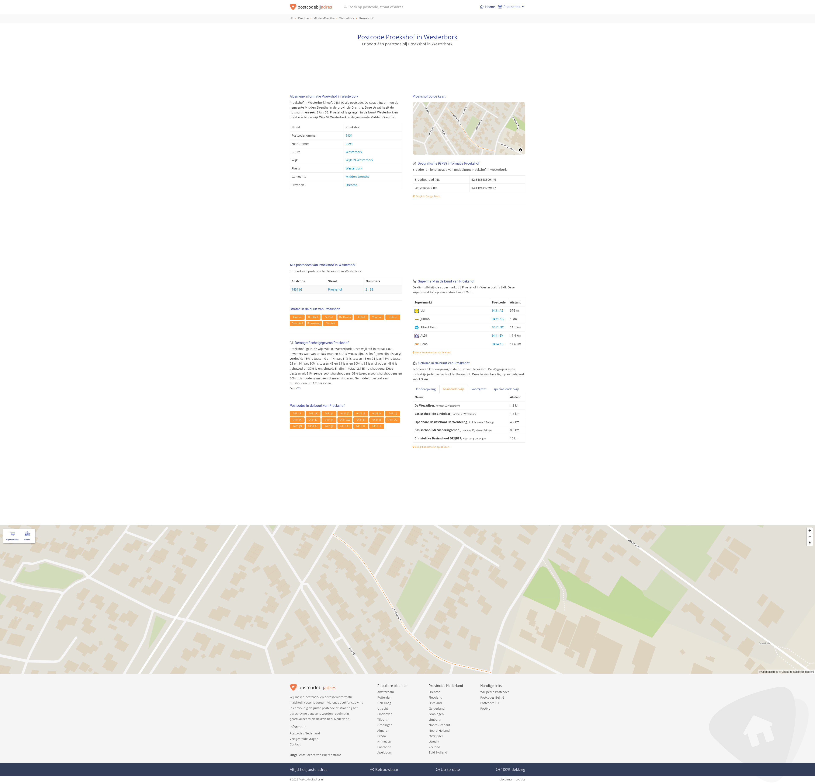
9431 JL (329, 413)
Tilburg (382, 719)
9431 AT (345, 426)
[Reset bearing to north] (810, 543)
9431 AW (345, 420)
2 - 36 (369, 289)
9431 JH (376, 413)
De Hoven (345, 317)
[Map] (469, 128)
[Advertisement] (407, 65)
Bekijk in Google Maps (427, 196)
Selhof (329, 317)
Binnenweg (313, 323)
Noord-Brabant (439, 725)
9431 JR (329, 426)
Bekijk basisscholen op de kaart (431, 446)
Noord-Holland (439, 730)
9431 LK (376, 426)
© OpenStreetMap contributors (796, 671)
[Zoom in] (810, 530)
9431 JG (297, 289)
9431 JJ (393, 413)
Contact (295, 744)
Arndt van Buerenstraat (324, 755)
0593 (349, 144)
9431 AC (313, 426)
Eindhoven (384, 714)
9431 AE (361, 426)
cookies (520, 779)
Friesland (435, 703)
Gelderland (437, 708)
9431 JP (361, 420)
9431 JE (297, 413)
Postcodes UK (489, 703)
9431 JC (313, 420)
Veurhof (377, 317)
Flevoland (435, 697)
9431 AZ (393, 420)
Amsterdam (385, 692)
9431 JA (297, 420)
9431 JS (329, 420)
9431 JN (297, 426)
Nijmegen (384, 742)
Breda (381, 736)
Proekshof (335, 289)
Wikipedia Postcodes (494, 692)
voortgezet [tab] (479, 389)
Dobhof (393, 317)
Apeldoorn (384, 752)
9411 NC (498, 327)
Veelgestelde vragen (304, 739)
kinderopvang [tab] (426, 389)
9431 (349, 135)
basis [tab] (453, 389)
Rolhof (361, 317)
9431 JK (313, 413)
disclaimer (506, 779)
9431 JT (376, 420)
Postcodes (512, 6)
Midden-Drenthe (358, 177)
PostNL (485, 708)
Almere (382, 730)
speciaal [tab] (506, 389)
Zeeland (434, 747)
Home (490, 6)
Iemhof (297, 317)
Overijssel (436, 736)
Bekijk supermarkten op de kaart (432, 352)
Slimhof (330, 323)
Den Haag (384, 703)
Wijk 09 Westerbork (359, 160)
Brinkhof (313, 317)
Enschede (384, 747)
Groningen (384, 725)
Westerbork (354, 152)
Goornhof (297, 323)
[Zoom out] (810, 537)
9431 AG (498, 319)
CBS (298, 388)
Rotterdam (384, 697)
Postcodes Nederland (305, 733)
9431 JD (345, 413)
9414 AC (497, 344)
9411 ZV (497, 335)
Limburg (435, 719)
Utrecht (382, 708)
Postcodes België (492, 697)
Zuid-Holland (438, 752)
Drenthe (351, 185)
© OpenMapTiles (768, 671)
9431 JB (360, 413)
